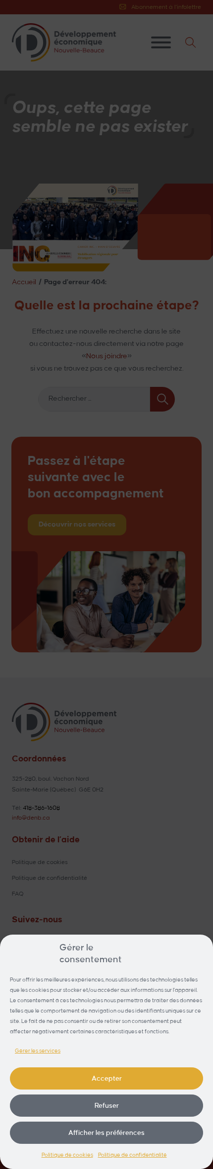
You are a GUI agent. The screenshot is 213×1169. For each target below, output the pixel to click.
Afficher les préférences (106, 1132)
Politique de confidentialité (132, 1155)
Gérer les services (37, 1051)
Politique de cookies (67, 1155)
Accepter (107, 1078)
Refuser (107, 1105)
